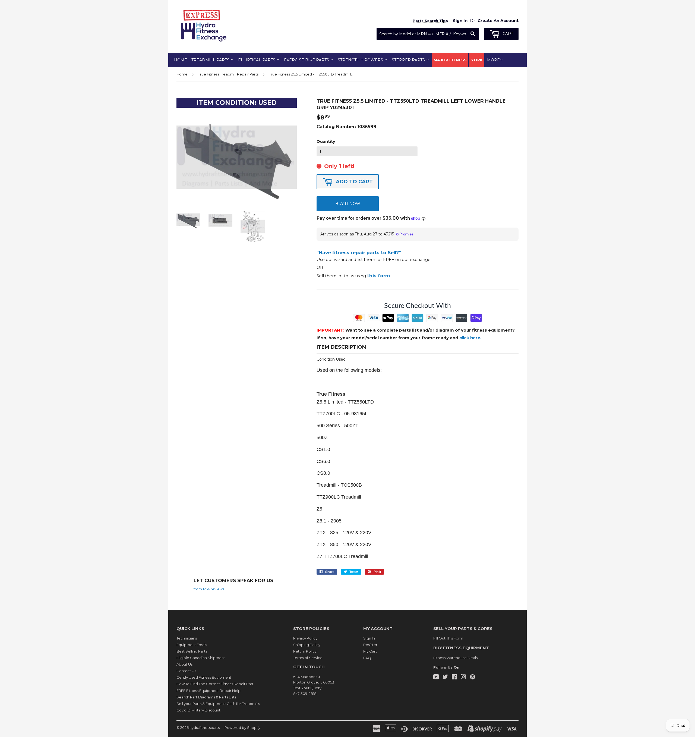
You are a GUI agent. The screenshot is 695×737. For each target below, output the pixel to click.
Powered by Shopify (242, 727)
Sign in (460, 20)
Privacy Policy (305, 638)
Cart (507, 33)
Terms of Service (308, 658)
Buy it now (347, 203)
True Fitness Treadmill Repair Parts (228, 74)
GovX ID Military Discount (198, 710)
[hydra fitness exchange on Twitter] (445, 677)
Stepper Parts (409, 60)
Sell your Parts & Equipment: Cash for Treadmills (218, 703)
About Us (184, 664)
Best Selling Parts (191, 651)
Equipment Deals (191, 644)
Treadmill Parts (210, 60)
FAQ (367, 658)
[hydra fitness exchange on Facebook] (454, 677)
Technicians (186, 638)
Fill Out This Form (448, 638)
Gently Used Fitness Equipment (203, 677)
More (493, 60)
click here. (470, 337)
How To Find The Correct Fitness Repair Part (215, 684)
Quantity (326, 141)
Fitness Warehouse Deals (455, 658)
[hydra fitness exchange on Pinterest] (472, 677)
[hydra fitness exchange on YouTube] (436, 677)
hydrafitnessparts (204, 727)
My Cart (370, 651)
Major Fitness (450, 60)
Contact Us (186, 671)
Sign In (369, 638)
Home (180, 60)
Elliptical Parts (257, 60)
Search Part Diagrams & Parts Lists (206, 697)
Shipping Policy (306, 644)
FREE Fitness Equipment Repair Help (208, 690)
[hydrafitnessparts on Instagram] (463, 677)
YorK (477, 60)
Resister (370, 644)
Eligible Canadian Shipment (200, 658)
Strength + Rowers (361, 60)
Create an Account (498, 20)
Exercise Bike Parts (307, 60)
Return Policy (305, 651)
